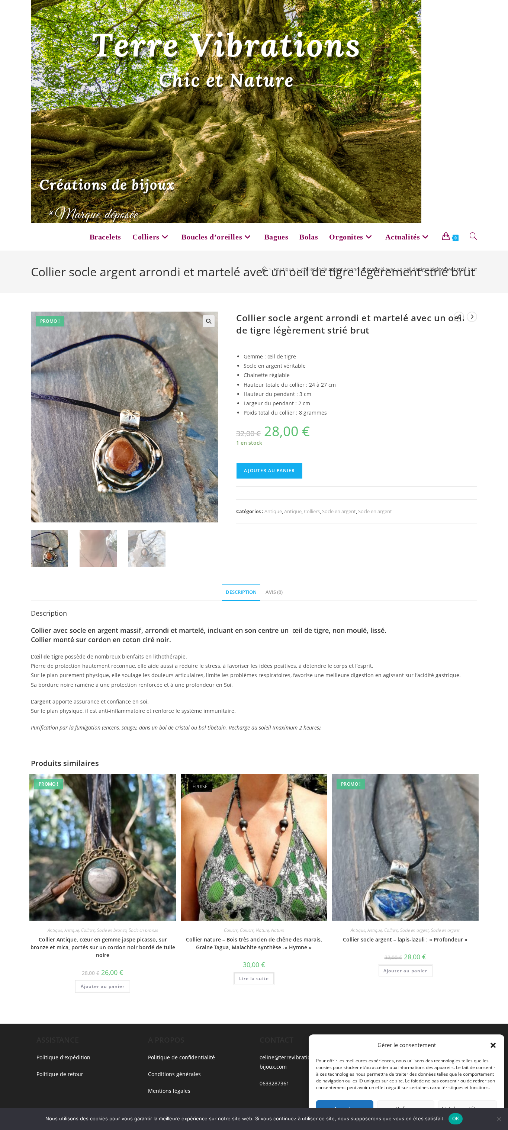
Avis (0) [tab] (274, 592)
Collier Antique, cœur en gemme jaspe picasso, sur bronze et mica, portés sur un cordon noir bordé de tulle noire (102, 947)
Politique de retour (59, 1074)
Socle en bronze (111, 930)
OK (455, 1118)
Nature (262, 930)
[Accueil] (264, 269)
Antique (273, 511)
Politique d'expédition (63, 1057)
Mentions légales (169, 1090)
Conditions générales (174, 1074)
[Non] (498, 1119)
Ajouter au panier (269, 470)
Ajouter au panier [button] (103, 986)
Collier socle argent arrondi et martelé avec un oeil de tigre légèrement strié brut (389, 269)
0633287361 (274, 1083)
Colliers (312, 511)
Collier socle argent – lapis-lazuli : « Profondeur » (405, 939)
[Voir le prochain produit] (472, 317)
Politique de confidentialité (181, 1057)
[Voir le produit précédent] (459, 317)
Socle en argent (339, 511)
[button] (493, 1045)
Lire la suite (254, 978)
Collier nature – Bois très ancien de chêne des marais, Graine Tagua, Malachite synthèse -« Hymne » (254, 943)
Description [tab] (241, 592)
